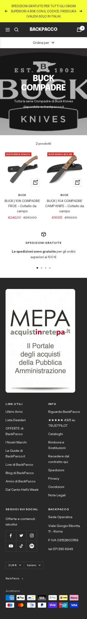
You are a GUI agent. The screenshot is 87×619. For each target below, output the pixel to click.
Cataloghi (55, 434)
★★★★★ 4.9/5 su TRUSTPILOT (61, 423)
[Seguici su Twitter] (21, 535)
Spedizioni (56, 470)
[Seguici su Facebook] (11, 535)
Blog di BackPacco (20, 473)
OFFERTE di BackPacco (14, 431)
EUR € (13, 565)
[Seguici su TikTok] (21, 546)
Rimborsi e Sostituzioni (57, 445)
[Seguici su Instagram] (31, 535)
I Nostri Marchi (16, 442)
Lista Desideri (16, 420)
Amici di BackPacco (20, 481)
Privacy (53, 478)
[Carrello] (79, 30)
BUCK (22, 195)
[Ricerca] (16, 30)
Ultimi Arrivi (14, 412)
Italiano (31, 565)
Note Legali (57, 495)
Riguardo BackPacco (64, 412)
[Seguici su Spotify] (31, 546)
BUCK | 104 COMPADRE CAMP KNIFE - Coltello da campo (64, 206)
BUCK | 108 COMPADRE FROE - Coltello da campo (22, 206)
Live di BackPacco (19, 464)
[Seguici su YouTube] (11, 546)
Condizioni (56, 487)
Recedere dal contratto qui (58, 459)
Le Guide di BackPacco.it (15, 453)
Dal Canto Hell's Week (22, 490)
